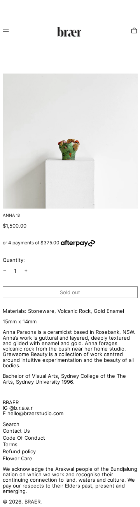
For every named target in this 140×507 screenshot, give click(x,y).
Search (11, 424)
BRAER (11, 402)
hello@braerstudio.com (35, 413)
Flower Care (17, 458)
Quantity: (14, 260)
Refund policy (19, 451)
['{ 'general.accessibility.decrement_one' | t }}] (4, 271)
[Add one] (25, 271)
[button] (134, 30)
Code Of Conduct (24, 438)
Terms (10, 444)
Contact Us (16, 431)
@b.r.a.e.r (21, 408)
